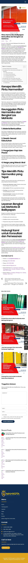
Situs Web (4, 414)
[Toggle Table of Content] (23, 67)
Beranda (3, 43)
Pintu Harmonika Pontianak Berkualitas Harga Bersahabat (16, 460)
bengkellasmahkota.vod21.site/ (18, 247)
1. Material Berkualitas (9, 72)
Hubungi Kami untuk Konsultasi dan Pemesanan (13, 81)
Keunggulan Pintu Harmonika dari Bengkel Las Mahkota (12, 71)
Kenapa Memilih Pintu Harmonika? (10, 68)
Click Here (5, 547)
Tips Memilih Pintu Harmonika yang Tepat (11, 78)
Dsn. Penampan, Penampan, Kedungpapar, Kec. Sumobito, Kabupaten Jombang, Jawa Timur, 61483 (14, 269)
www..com (13, 258)
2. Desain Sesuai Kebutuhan (10, 74)
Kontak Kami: (7, 82)
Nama (3, 408)
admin (2, 41)
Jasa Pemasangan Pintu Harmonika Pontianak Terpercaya (16, 438)
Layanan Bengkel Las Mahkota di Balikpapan (12, 79)
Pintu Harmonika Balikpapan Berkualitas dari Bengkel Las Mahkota (12, 37)
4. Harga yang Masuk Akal (9, 76)
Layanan (3, 509)
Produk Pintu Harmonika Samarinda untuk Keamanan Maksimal (15, 471)
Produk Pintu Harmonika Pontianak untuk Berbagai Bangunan (15, 433)
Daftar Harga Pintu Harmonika (8, 518)
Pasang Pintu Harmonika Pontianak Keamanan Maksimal (16, 450)
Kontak (3, 516)
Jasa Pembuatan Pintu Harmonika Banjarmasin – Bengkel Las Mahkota (13, 283)
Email (3, 411)
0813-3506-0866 (11, 260)
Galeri (2, 511)
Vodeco (22, 559)
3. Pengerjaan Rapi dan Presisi (10, 75)
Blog (7, 41)
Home (2, 504)
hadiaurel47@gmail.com (11, 265)
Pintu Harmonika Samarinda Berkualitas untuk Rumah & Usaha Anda (14, 280)
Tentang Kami (4, 507)
